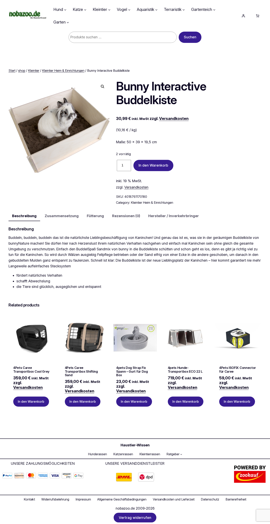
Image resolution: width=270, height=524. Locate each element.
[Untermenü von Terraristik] (183, 9)
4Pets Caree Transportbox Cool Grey (31, 369)
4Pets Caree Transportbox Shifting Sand (81, 371)
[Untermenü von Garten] (68, 22)
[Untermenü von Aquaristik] (156, 9)
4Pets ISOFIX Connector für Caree (237, 369)
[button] (102, 86)
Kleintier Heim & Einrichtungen (63, 71)
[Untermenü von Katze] (85, 9)
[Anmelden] (243, 16)
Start (11, 71)
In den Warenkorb (153, 165)
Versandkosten (174, 118)
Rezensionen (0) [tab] (126, 216)
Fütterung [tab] (95, 216)
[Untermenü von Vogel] (129, 9)
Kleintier (33, 71)
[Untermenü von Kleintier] (109, 9)
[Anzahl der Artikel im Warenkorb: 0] (258, 16)
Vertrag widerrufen (135, 518)
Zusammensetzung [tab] (62, 216)
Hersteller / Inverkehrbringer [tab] (173, 216)
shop (21, 71)
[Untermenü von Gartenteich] (214, 9)
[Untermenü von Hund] (65, 9)
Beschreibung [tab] (24, 216)
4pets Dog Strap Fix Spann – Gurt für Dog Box (132, 371)
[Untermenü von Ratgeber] (181, 454)
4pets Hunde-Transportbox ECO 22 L (185, 369)
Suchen (190, 37)
